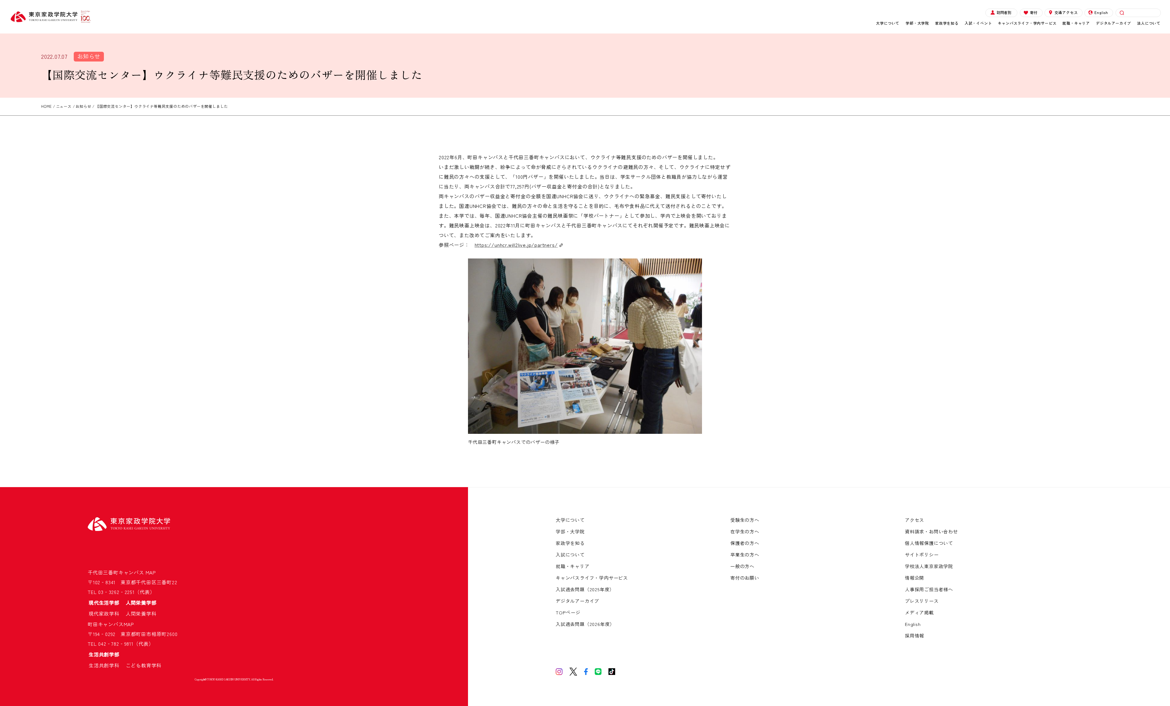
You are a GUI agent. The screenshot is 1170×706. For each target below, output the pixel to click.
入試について (570, 554)
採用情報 (914, 635)
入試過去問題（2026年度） (585, 624)
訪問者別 (1004, 12)
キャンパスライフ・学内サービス (1027, 23)
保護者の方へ (744, 543)
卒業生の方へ (744, 554)
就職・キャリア (1076, 23)
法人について (1149, 23)
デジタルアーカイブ (1113, 23)
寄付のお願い (744, 577)
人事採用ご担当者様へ (929, 589)
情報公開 (914, 577)
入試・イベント (978, 23)
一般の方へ (742, 566)
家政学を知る (947, 23)
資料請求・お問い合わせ (931, 531)
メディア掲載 (919, 612)
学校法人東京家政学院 (929, 566)
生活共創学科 (107, 665)
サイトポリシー (922, 554)
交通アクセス (1066, 12)
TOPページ (568, 612)
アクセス (914, 520)
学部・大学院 (917, 23)
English (1101, 12)
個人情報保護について (929, 543)
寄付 (1034, 12)
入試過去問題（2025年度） (585, 589)
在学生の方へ (744, 531)
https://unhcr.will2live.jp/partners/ (516, 244)
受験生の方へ (744, 520)
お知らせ (88, 56)
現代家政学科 (107, 613)
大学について (887, 23)
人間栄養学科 (141, 613)
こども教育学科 (144, 665)
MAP (151, 572)
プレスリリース (922, 601)
